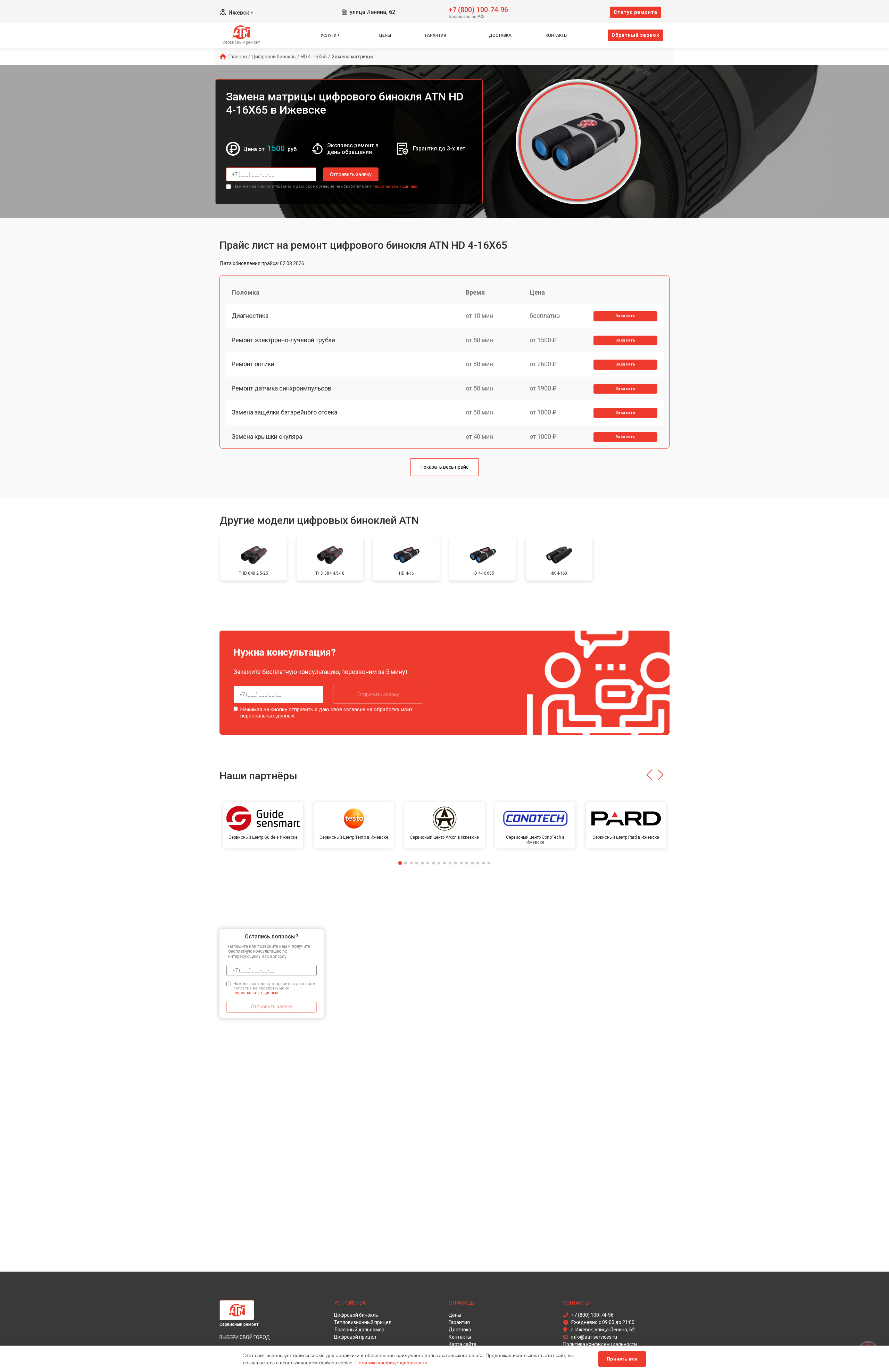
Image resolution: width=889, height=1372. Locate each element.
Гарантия (435, 35)
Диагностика (250, 315)
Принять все (622, 1359)
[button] (649, 774)
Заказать (625, 316)
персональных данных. (395, 186)
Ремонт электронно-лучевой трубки (283, 340)
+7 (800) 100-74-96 (478, 9)
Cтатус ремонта (635, 12)
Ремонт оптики (253, 364)
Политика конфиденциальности (391, 1362)
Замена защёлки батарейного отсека (284, 412)
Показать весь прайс (444, 467)
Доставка (500, 35)
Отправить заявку (351, 174)
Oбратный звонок (635, 35)
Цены (385, 35)
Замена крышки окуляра (267, 436)
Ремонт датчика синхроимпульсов (281, 388)
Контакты (556, 35)
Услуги (329, 35)
